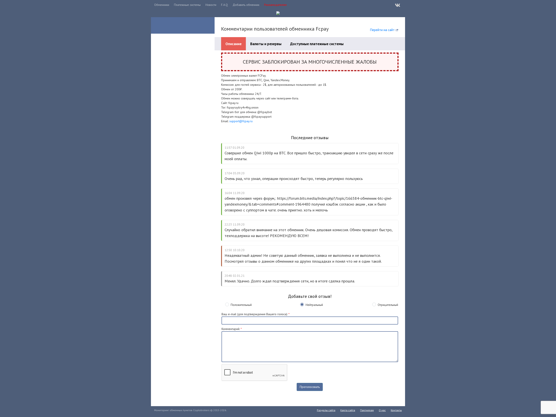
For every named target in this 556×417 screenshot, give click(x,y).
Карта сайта (347, 410)
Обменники (161, 5)
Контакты (396, 410)
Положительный (241, 305)
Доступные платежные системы (317, 43)
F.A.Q (224, 5)
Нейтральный (314, 305)
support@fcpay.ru (241, 121)
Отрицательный (388, 305)
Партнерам (367, 410)
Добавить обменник (246, 5)
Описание (233, 43)
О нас (382, 410)
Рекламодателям (275, 5)
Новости (210, 5)
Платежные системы (187, 5)
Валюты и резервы (265, 43)
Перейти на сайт (382, 30)
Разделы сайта (326, 410)
